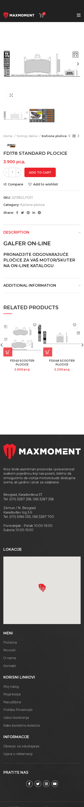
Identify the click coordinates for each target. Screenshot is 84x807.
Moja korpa (12, 694)
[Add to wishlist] (35, 325)
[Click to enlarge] (11, 95)
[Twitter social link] (22, 213)
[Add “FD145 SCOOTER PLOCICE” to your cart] (7, 351)
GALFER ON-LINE (27, 243)
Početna (10, 642)
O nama (9, 658)
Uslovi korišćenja (16, 718)
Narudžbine (12, 702)
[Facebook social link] (17, 213)
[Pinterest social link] (28, 213)
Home (8, 136)
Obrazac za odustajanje (21, 746)
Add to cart (40, 172)
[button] (43, 588)
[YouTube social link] (55, 783)
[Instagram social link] (46, 783)
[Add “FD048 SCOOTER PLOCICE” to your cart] (47, 351)
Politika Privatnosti (17, 710)
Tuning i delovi (27, 136)
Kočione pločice (54, 136)
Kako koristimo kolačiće (21, 726)
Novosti (9, 650)
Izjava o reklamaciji (17, 754)
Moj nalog (11, 687)
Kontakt (9, 666)
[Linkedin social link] (34, 213)
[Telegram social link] (39, 213)
